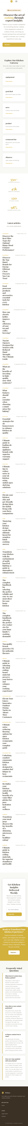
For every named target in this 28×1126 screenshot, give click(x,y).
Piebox (7, 1093)
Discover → (8, 44)
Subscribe (11, 914)
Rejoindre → (14, 952)
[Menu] (16, 1)
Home (3, 1105)
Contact (4, 1116)
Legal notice (5, 1113)
